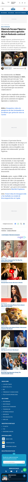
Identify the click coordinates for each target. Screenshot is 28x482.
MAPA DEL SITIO (7, 386)
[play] (24, 475)
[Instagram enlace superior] (24, 2)
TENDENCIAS (6, 409)
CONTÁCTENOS (7, 384)
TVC (8, 2)
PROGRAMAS (4, 12)
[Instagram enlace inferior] (22, 471)
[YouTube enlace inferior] (11, 471)
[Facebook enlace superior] (22, 2)
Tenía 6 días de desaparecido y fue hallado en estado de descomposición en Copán (13, 196)
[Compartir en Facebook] (15, 223)
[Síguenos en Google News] (24, 223)
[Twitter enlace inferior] (6, 471)
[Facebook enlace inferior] (17, 471)
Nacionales (7, 24)
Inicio (2, 24)
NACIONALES (11, 12)
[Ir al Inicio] (13, 9)
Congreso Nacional (11, 230)
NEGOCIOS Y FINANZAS (20, 12)
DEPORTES (6, 414)
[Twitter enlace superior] (19, 2)
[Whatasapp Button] (25, 470)
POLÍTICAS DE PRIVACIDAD (10, 394)
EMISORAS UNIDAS (13, 3)
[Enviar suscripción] (23, 462)
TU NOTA (3, 3)
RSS (4, 389)
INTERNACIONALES (8, 411)
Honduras (3, 230)
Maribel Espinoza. (18, 189)
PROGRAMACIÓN (8, 417)
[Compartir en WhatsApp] (18, 223)
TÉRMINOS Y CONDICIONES (10, 392)
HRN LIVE (5, 419)
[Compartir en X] (21, 223)
